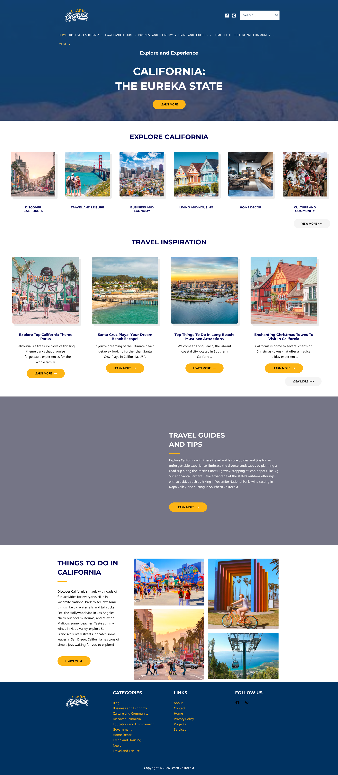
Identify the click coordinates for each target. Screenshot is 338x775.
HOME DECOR (250, 207)
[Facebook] (227, 15)
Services (180, 729)
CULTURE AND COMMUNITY (305, 209)
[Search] (277, 15)
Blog (116, 703)
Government (122, 729)
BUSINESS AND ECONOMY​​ (142, 209)
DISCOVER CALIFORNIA (33, 209)
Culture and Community (252, 35)
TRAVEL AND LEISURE (87, 207)
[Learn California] (76, 15)
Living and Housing (193, 35)
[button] (101, 34)
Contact (179, 708)
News (117, 745)
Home (63, 35)
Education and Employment (133, 724)
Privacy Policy (184, 719)
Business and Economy (155, 35)
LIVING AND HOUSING (196, 207)
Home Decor (222, 35)
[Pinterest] (234, 15)
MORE (63, 44)
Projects (180, 724)
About (178, 703)
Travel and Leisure (118, 35)
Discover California (84, 35)
